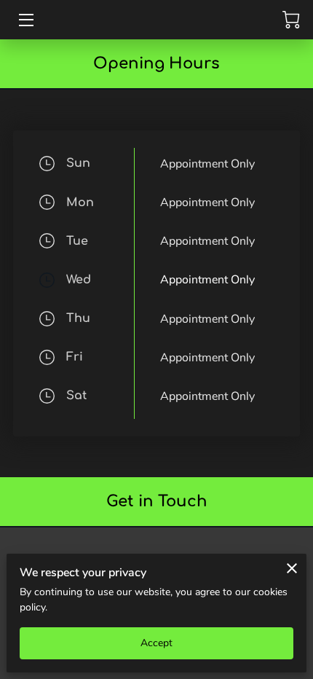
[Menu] (25, 20)
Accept (156, 643)
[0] (291, 19)
